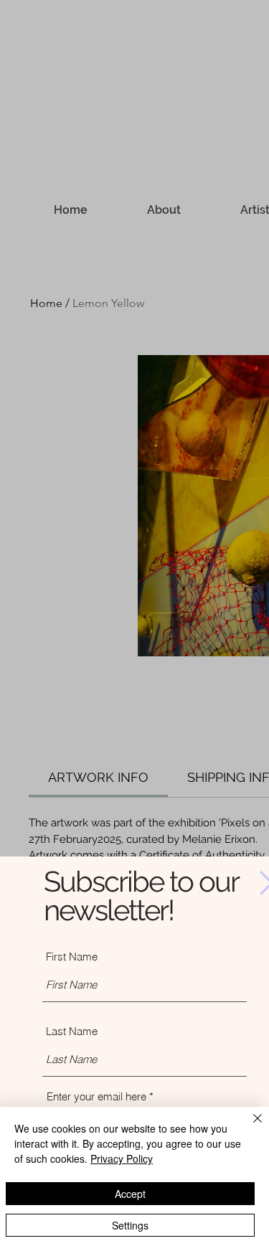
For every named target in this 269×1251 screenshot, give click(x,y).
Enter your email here (96, 1096)
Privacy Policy (121, 1158)
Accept (130, 1193)
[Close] (249, 1127)
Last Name (72, 1031)
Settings (130, 1225)
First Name (72, 956)
